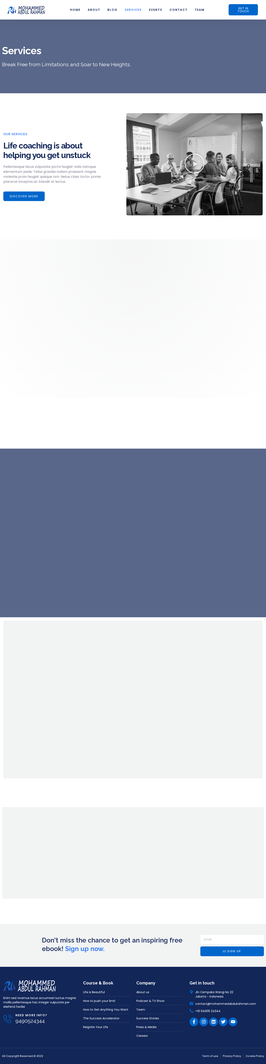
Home (75, 10)
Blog (112, 10)
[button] (194, 164)
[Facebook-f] (194, 1021)
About (94, 10)
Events (155, 10)
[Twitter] (223, 1021)
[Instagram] (203, 1021)
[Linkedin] (213, 1021)
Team (199, 10)
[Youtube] (233, 1021)
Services (133, 10)
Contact (178, 10)
